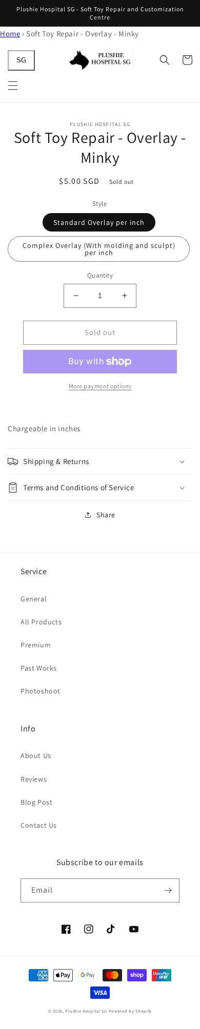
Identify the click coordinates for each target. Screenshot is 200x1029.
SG (21, 60)
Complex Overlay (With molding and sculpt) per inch (99, 249)
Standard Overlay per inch (99, 222)
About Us (36, 755)
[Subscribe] (167, 890)
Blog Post (36, 802)
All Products (41, 621)
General (34, 598)
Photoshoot (41, 691)
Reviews (34, 779)
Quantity (100, 275)
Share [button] (105, 514)
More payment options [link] (100, 386)
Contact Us (39, 825)
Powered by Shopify (130, 1011)
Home (10, 33)
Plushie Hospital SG (86, 1011)
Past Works (39, 668)
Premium (36, 644)
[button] (13, 85)
